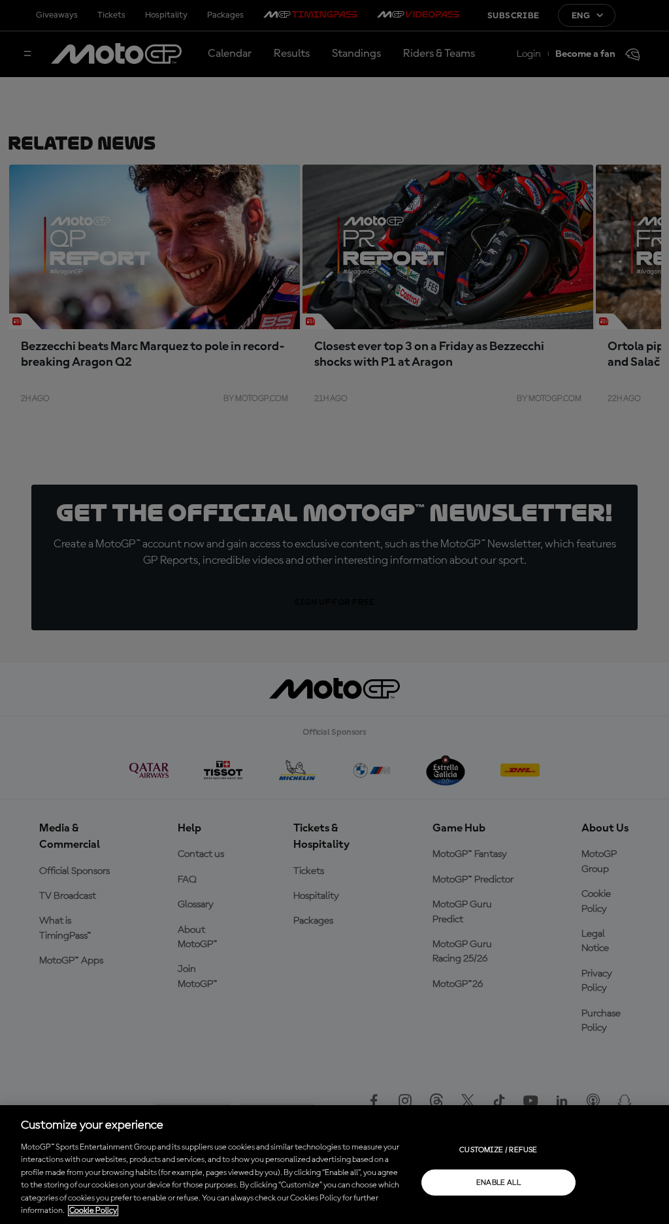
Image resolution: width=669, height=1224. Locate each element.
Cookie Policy (93, 1210)
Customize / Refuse (498, 1149)
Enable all (498, 1182)
